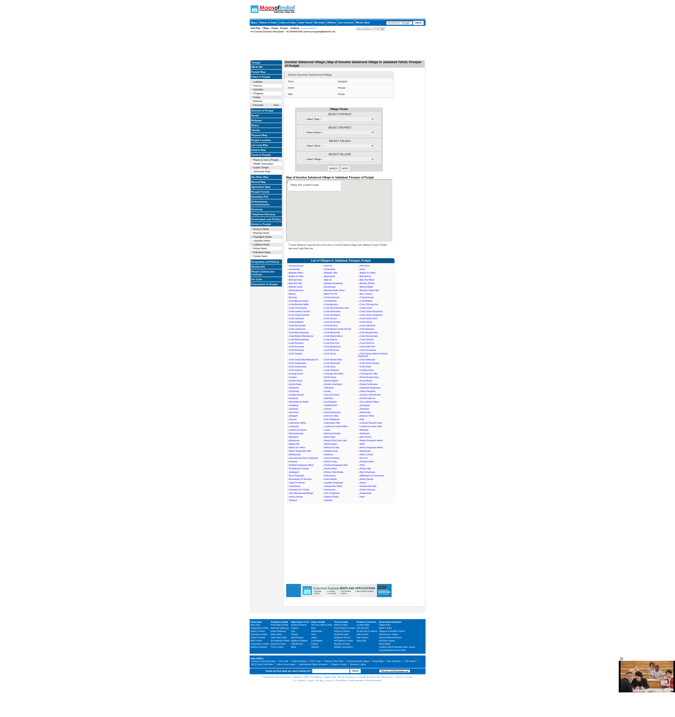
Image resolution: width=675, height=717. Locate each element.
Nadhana (328, 454)
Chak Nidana (330, 339)
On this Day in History (367, 631)
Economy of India (258, 634)
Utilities (331, 22)
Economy (256, 209)
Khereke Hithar (367, 416)
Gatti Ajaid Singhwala (370, 388)
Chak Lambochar (297, 329)
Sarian (363, 482)
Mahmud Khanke (332, 433)
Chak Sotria (330, 366)
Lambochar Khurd (297, 430)
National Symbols (258, 647)
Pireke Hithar (330, 468)
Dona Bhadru (366, 381)
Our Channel (345, 22)
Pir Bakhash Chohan (299, 468)
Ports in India (277, 647)
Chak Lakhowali (367, 325)
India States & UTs (300, 622)
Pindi (362, 465)
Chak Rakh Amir (367, 346)
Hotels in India (341, 625)
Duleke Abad (295, 384)
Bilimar (292, 294)
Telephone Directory (263, 214)
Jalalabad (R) (330, 405)
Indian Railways (278, 631)
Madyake (364, 430)
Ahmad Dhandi (296, 266)
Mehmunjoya (330, 444)
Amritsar (257, 85)
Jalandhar (258, 89)
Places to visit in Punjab (265, 160)
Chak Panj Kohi (331, 343)
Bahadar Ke (365, 276)
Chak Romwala (331, 350)
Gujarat (294, 628)
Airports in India (278, 644)
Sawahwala (294, 486)
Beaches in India (342, 644)
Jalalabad (294, 28)
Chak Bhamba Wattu (299, 304)
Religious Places (342, 637)
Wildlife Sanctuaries (263, 163)
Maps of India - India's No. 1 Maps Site (254, 9)
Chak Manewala (332, 332)
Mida (362, 444)
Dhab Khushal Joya (369, 377)
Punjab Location (261, 140)
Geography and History (265, 261)
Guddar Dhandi (296, 395)
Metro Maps (276, 634)
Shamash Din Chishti (299, 489)
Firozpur (284, 28)
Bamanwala (330, 287)
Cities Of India (318, 622)
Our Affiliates (316, 677)
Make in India (385, 628)
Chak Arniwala (367, 297)
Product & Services (366, 622)
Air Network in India (280, 640)
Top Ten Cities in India (321, 625)
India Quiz (361, 640)
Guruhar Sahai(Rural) (370, 395)
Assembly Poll (259, 196)
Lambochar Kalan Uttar (371, 426)
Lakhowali (294, 426)
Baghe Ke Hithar (368, 273)
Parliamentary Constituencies (260, 203)
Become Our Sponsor (347, 677)
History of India (257, 631)
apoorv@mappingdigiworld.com (319, 31)
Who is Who (256, 640)
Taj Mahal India (341, 634)
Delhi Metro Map (279, 637)
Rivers (255, 125)
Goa (293, 631)
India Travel (305, 22)
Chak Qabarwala (332, 346)
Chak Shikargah (367, 359)
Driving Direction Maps (358, 661)
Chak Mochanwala (369, 336)
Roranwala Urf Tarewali (300, 479)
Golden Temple (261, 167)
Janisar (327, 409)
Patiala (256, 97)
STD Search (410, 661)
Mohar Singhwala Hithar (371, 447)
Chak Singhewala (297, 363)
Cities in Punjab (260, 76)
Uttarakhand (297, 644)
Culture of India (257, 637)
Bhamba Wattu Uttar (369, 290)
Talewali (293, 500)
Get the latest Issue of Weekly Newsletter (365, 680)
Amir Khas (365, 266)
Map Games (362, 637)
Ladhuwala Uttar (332, 423)
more (276, 105)
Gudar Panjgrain (368, 391)
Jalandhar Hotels (261, 240)
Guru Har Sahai (331, 395)
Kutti (362, 419)
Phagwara (258, 93)
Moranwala (365, 451)
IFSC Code (315, 661)
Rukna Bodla (330, 479)
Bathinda (257, 101)
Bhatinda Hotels (261, 233)
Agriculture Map (260, 186)
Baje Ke (328, 280)
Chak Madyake (367, 329)
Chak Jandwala (296, 318)
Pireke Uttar (365, 468)
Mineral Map (258, 182)
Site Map (319, 680)
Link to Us (330, 680)
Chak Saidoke (296, 353)
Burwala (293, 297)
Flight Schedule (299, 661)
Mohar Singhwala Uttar (300, 451)
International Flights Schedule (313, 664)
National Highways (280, 628)
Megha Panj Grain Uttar (335, 440)
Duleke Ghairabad (333, 384)
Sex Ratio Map (259, 177)
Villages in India (338, 664)
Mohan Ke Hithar (297, 447)
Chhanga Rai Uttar (369, 373)
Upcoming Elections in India (392, 650)
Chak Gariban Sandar (299, 311)
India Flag (255, 625)
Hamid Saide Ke (367, 398)
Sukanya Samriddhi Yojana (392, 631)
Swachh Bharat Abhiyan (390, 637)
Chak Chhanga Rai (369, 304)
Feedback (302, 680)
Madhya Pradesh (299, 640)
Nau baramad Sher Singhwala (303, 458)
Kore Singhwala (332, 419)
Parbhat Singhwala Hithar (301, 465)
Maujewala (294, 440)
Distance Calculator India (263, 661)
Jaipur (314, 637)
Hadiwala (293, 398)
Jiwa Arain (294, 412)
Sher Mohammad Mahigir (301, 493)
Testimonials (268, 677)
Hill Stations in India (343, 640)
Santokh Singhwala (333, 482)
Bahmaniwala (295, 280)
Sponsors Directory (283, 677)
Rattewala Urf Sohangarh (372, 475)
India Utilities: (257, 658)
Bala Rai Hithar (367, 280)
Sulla (362, 497)
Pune (313, 634)
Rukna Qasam (367, 479)
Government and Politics (266, 219)
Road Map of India (279, 625)
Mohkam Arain (331, 451)
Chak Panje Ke (367, 343)
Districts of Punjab (262, 110)
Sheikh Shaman (367, 489)
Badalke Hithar (296, 273)
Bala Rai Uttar (295, 283)
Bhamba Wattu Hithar (334, 290)
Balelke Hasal (295, 287)
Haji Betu (328, 398)
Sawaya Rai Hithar (333, 486)
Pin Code (256, 279)
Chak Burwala (331, 304)
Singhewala (365, 493)
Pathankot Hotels (262, 252)
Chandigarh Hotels (262, 237)
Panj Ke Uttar (330, 461)
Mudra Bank (385, 644)
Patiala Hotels (260, 256)
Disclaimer (297, 677)
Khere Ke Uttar (331, 416)
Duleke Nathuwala (369, 384)
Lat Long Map (259, 145)
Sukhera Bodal (331, 497)
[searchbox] (399, 23)
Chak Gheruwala (332, 311)
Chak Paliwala (367, 339)
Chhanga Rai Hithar (333, 373)
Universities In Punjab (264, 284)
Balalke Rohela (367, 283)
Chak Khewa (366, 322)
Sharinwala (329, 489)
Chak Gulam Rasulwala (371, 311)
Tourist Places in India (344, 628)
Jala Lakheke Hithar (369, 402)
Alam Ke (328, 266)
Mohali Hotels (260, 248)
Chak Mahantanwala (299, 332)
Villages (265, 28)
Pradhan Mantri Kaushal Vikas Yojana (397, 647)
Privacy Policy (388, 677)
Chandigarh (317, 640)
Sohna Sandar (296, 497)
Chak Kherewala (332, 322)
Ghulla (327, 391)
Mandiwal (293, 437)
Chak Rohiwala (296, 350)
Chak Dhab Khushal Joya (336, 308)
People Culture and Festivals (262, 273)
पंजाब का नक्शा (257, 67)
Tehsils (255, 130)
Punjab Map (258, 71)
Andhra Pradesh (299, 625)
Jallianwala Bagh (261, 171)
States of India (268, 22)
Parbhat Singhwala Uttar (336, 465)
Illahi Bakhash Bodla (299, 402)
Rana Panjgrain (296, 475)
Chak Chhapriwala (298, 308)
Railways (256, 120)
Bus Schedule (394, 661)
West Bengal (297, 637)
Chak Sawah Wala (333, 359)
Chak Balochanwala (298, 301)
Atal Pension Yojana (388, 634)
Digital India (384, 625)
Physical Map (259, 135)
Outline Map (258, 150)
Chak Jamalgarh (332, 315)
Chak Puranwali (296, 346)
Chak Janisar (330, 318)
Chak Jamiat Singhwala (371, 315)
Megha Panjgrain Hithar (371, 440)
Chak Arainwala (331, 297)
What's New (362, 22)
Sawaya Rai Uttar (368, 486)
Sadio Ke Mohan (297, 482)
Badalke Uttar (330, 273)
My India (319, 22)
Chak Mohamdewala (299, 339)
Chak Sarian (330, 353)
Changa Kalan (367, 370)
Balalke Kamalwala (333, 283)
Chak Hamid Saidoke (299, 315)
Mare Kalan (329, 437)
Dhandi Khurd (295, 381)
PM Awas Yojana (387, 640)
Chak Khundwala (297, 325)
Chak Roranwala (368, 350)
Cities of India (287, 22)
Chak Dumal (366, 308)
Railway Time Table (334, 661)
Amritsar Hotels (261, 229)
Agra (313, 628)
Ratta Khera (330, 475)
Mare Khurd (365, 437)
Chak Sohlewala (332, 363)
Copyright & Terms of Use (369, 677)
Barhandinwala (296, 290)
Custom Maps (363, 625)
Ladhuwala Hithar (297, 423)
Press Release (341, 680)
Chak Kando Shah (368, 318)
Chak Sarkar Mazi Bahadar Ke (303, 359)
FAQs (306, 677)
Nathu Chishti (366, 454)
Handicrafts (258, 266)
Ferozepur (258, 105)
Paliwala (293, 461)
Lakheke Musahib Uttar (371, 423)
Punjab (274, 28)
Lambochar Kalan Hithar (336, 426)
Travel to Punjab (261, 154)
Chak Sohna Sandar (369, 363)
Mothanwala (295, 454)
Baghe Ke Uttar (296, 276)
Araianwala (294, 269)
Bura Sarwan (366, 294)
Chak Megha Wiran (333, 336)
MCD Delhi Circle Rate (262, 664)
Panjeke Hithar (367, 461)
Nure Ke (364, 458)
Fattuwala (329, 388)
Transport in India (279, 622)
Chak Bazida (330, 301)
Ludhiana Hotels (261, 244)
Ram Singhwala (367, 472)
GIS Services (363, 628)
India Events (362, 634)
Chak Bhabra (366, 301)
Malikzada (365, 433)
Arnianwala (329, 269)
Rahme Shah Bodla (333, 472)
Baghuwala (329, 276)
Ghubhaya (294, 391)
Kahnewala (365, 412)
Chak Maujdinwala (369, 332)
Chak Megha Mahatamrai (301, 336)
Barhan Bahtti (366, 287)
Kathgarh (293, 416)
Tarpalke (328, 500)
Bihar (293, 647)
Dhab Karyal (330, 377)
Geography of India (259, 628)
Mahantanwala (296, 433)
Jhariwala (364, 409)
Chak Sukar (365, 366)
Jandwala (293, 409)
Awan (362, 269)
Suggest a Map (330, 677)
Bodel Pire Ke (331, 294)
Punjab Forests (260, 191)
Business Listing (358, 664)
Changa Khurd (296, 373)
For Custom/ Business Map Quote (267, 31)
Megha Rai (294, 444)
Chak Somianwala (298, 366)
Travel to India (341, 622)
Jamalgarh (365, 405)
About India (256, 622)
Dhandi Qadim (331, 381)
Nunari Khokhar (331, 458)
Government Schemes (390, 622)
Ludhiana (257, 82)
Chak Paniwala (296, 343)
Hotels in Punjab (261, 224)
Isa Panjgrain (330, 402)
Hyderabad (316, 631)
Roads (255, 115)
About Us (400, 677)
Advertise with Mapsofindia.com (394, 671)
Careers (311, 680)
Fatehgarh (294, 388)
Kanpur (314, 644)
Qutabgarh (294, 472)
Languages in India (259, 644)
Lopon (327, 430)
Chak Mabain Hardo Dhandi (337, 329)
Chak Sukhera (296, 370)
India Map (255, 28)
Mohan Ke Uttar (331, 447)
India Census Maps (286, 664)
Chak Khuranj (331, 325)
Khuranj (293, 419)
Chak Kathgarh (296, 322)
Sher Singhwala (332, 493)
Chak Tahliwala (331, 370)
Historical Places (342, 631)
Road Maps (378, 661)
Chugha (293, 377)
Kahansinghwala (332, 412)
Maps (254, 22)
